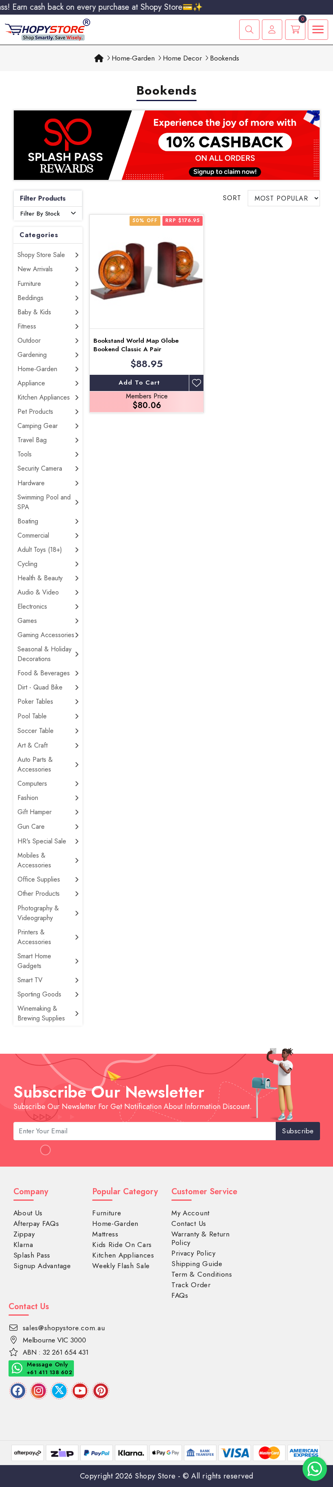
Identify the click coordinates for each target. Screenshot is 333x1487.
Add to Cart (139, 382)
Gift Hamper (34, 812)
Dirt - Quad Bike (40, 687)
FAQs (179, 1295)
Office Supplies (38, 879)
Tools (24, 454)
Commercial (33, 535)
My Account (190, 1213)
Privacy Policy (193, 1253)
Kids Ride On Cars (122, 1244)
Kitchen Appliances (43, 397)
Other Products (38, 893)
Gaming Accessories (45, 635)
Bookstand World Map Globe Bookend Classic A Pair (136, 345)
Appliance (31, 383)
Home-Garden (37, 369)
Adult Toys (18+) (39, 549)
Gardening (32, 354)
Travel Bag (32, 440)
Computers (32, 783)
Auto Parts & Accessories (35, 764)
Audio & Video (38, 592)
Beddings (30, 298)
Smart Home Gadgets (34, 960)
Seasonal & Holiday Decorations (44, 654)
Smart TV (30, 980)
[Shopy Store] (47, 29)
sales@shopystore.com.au (64, 1328)
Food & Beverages (43, 673)
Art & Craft (32, 745)
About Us (28, 1213)
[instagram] (38, 1390)
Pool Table (32, 716)
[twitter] (59, 1390)
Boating (27, 521)
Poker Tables (35, 701)
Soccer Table (35, 730)
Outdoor (29, 340)
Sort (232, 198)
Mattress (105, 1234)
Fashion (27, 797)
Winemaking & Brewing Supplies (41, 1013)
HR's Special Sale (41, 841)
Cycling (27, 563)
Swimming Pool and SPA (44, 502)
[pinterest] (100, 1390)
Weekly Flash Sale (121, 1266)
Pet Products (35, 411)
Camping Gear (37, 425)
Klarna (23, 1244)
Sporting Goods (39, 994)
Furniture (29, 283)
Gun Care (31, 826)
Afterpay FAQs (36, 1223)
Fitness (26, 326)
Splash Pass (32, 1255)
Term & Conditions (201, 1274)
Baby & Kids (34, 312)
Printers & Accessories (34, 937)
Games (27, 620)
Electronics (32, 606)
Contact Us (188, 1223)
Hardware (31, 483)
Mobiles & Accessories (34, 860)
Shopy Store (155, 1476)
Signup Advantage (42, 1266)
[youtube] (80, 1390)
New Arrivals (35, 269)
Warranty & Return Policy (200, 1238)
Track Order (191, 1285)
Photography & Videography (38, 913)
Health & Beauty (40, 578)
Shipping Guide (197, 1264)
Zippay (24, 1234)
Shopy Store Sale (41, 254)
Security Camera (39, 468)
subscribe (298, 1131)
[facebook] (18, 1390)
